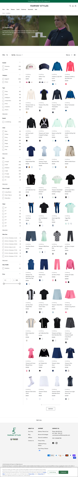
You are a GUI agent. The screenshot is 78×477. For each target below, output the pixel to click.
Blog (29, 434)
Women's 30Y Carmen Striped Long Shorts (69, 334)
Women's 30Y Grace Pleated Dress (30, 364)
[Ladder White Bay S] (53, 312)
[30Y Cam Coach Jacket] (31, 123)
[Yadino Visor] (44, 66)
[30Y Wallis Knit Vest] (31, 179)
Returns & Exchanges (43, 434)
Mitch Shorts (42, 274)
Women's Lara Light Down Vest (70, 392)
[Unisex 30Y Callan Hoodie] (70, 264)
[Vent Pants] (31, 208)
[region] (39, 472)
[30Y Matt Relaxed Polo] (44, 208)
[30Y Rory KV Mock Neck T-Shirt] (44, 294)
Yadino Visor (42, 76)
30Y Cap (28, 76)
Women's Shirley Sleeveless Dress (56, 392)
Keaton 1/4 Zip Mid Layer (56, 134)
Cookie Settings (52, 472)
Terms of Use (40, 473)
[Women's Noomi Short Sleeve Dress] (44, 151)
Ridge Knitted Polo (30, 161)
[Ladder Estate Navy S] (27, 252)
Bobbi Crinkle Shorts (70, 161)
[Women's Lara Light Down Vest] (70, 381)
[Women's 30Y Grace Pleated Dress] (31, 353)
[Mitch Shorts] (44, 264)
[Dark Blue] (53, 84)
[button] (75, 6)
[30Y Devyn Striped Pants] (70, 236)
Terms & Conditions (43, 437)
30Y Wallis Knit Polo (43, 333)
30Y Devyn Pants (56, 274)
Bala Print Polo (55, 161)
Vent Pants (28, 218)
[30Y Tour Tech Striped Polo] (31, 294)
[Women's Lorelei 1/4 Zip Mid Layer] (70, 66)
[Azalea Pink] (27, 82)
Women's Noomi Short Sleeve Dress (43, 162)
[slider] (4, 283)
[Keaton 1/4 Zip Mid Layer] (57, 123)
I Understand (63, 472)
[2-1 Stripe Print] (66, 254)
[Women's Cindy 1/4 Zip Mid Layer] (31, 94)
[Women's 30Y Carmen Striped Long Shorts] (70, 322)
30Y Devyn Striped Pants (69, 247)
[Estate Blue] (66, 110)
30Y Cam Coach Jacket (29, 134)
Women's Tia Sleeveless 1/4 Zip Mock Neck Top (30, 276)
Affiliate (30, 437)
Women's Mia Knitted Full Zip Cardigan (57, 190)
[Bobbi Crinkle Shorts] (70, 151)
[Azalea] (66, 84)
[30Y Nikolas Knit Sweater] (44, 353)
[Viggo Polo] (70, 208)
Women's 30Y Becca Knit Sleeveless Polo (56, 334)
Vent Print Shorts (30, 246)
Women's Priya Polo (43, 105)
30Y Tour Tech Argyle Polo (57, 247)
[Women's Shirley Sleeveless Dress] (57, 381)
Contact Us (31, 440)
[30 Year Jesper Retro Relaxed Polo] (70, 179)
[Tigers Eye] (27, 112)
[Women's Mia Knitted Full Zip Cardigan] (57, 179)
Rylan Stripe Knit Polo (30, 334)
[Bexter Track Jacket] (70, 94)
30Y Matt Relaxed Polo (43, 219)
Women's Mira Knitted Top (68, 364)
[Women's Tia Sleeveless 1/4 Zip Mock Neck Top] (31, 264)
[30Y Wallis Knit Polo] (44, 322)
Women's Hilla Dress (44, 246)
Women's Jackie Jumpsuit (42, 190)
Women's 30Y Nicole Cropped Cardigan (44, 134)
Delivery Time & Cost (43, 431)
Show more (4, 113)
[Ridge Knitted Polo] (31, 151)
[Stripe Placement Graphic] (27, 312)
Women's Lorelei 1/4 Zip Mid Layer (70, 77)
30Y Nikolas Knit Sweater (43, 364)
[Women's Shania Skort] (44, 381)
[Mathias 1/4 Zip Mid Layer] (57, 66)
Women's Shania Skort (43, 392)
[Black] (29, 82)
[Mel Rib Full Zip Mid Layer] (70, 123)
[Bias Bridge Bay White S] (53, 167)
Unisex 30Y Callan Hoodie (69, 275)
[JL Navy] (42, 82)
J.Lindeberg (8, 13)
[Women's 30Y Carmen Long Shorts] (70, 294)
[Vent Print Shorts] (31, 236)
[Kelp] (29, 167)
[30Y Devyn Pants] (57, 264)
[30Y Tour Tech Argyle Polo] (57, 236)
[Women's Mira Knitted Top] (70, 353)
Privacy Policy (41, 440)
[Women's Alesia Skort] (57, 353)
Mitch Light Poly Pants (56, 219)
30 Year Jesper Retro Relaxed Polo (69, 190)
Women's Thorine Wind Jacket (56, 105)
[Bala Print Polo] (57, 151)
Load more (50, 408)
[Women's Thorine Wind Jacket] (57, 94)
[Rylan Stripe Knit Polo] (31, 322)
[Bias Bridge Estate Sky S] (55, 167)
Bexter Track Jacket (69, 105)
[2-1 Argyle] (53, 254)
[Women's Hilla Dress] (44, 236)
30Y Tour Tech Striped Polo (29, 305)
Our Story (30, 431)
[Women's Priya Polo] (44, 94)
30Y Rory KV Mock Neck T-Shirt (43, 305)
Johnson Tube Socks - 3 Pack (31, 392)
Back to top (39, 420)
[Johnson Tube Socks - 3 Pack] (31, 381)
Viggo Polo (67, 218)
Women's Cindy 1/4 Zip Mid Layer (30, 105)
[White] (32, 82)
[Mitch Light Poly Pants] (57, 208)
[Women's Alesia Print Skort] (57, 294)
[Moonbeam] (45, 82)
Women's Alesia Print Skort (57, 305)
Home (3, 13)
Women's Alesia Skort (56, 364)
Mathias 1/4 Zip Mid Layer (57, 77)
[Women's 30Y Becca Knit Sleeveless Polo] (57, 322)
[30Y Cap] (31, 66)
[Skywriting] (32, 167)
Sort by (13, 55)
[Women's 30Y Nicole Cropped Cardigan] (44, 123)
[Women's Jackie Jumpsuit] (44, 179)
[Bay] (53, 141)
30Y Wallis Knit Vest (30, 189)
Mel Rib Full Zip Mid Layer (70, 134)
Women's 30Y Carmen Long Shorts (70, 305)
